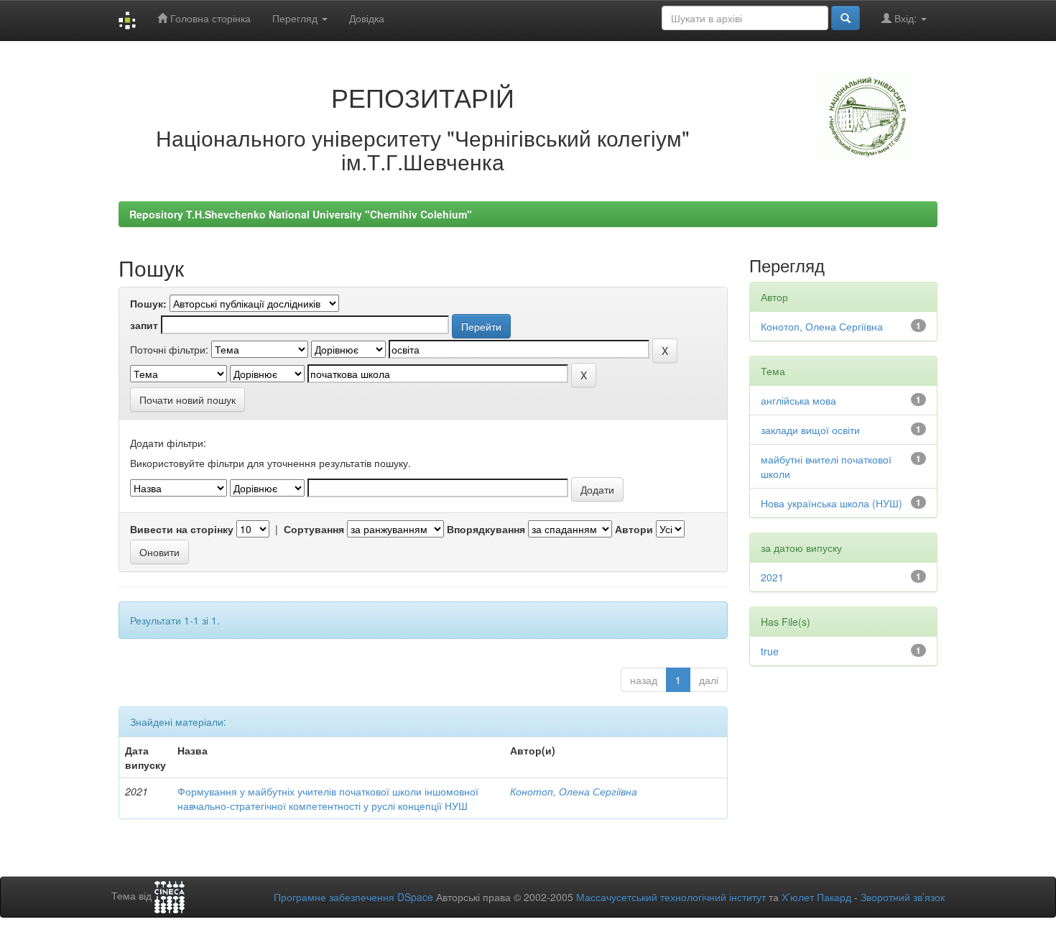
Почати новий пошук (187, 399)
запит (144, 325)
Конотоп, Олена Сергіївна (573, 791)
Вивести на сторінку (181, 529)
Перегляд (296, 18)
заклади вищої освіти (810, 430)
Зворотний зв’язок (903, 897)
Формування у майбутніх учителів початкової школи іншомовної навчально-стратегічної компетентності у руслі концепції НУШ (327, 798)
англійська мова (798, 400)
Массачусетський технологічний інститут (671, 897)
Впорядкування (486, 529)
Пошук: (148, 303)
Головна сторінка (209, 18)
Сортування (314, 529)
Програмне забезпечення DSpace (353, 897)
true (770, 651)
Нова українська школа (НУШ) (831, 503)
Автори (634, 529)
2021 (772, 577)
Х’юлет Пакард (816, 897)
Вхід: (905, 18)
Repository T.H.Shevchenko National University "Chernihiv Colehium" (300, 214)
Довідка (366, 18)
